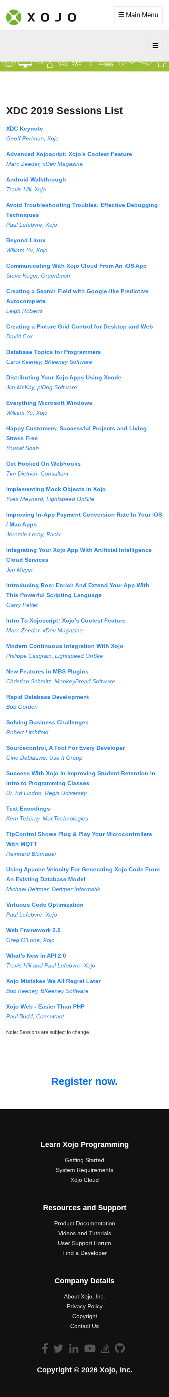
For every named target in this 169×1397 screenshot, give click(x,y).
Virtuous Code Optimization (45, 904)
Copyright (84, 1316)
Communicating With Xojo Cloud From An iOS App (76, 265)
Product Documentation (84, 1223)
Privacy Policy (85, 1306)
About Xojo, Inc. (84, 1296)
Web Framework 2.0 (33, 930)
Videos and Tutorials (84, 1233)
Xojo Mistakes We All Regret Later (53, 981)
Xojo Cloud (85, 1179)
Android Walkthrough (36, 179)
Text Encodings (28, 808)
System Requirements (84, 1170)
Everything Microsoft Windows (49, 403)
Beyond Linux (26, 240)
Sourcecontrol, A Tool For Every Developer (65, 747)
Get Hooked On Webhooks (43, 463)
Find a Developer (84, 1253)
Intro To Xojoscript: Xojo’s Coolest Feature (66, 620)
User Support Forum (84, 1243)
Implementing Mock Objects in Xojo (56, 489)
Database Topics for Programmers (53, 352)
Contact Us (84, 1326)
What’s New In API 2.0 (36, 955)
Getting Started (84, 1160)
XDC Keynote (24, 128)
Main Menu (141, 14)
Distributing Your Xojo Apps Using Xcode (63, 377)
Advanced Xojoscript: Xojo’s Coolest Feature (69, 154)
